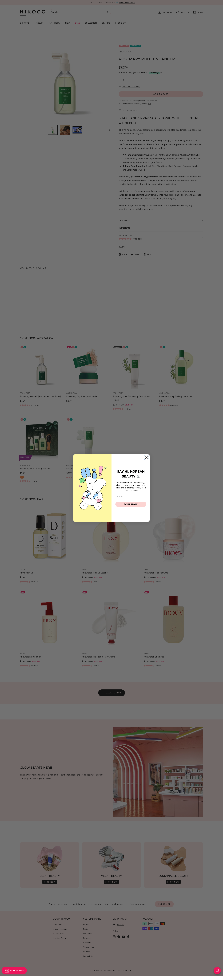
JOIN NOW (131, 504)
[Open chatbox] (217, 970)
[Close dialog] (146, 457)
